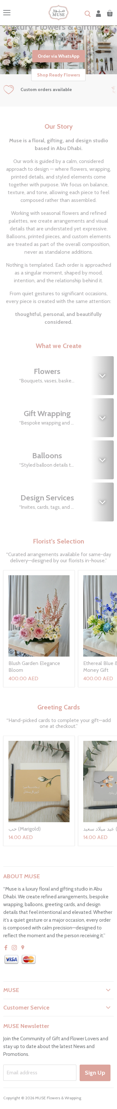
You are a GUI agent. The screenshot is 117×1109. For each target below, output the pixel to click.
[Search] (87, 14)
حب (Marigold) (24, 829)
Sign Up (95, 1072)
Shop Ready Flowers (58, 75)
